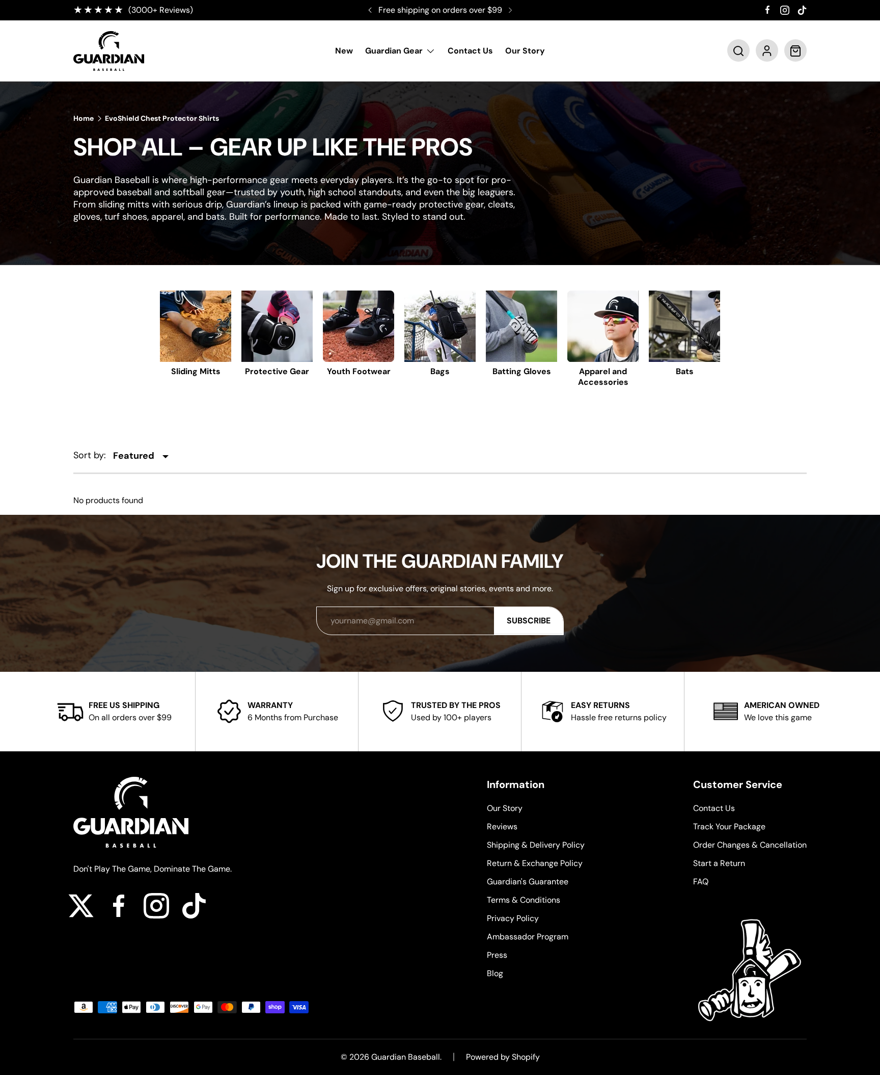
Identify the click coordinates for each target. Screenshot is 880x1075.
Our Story (525, 51)
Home (83, 118)
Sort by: (89, 455)
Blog (495, 973)
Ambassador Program (527, 936)
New (344, 51)
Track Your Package (729, 826)
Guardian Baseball (405, 1057)
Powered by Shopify (503, 1057)
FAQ (700, 881)
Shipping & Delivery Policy (536, 845)
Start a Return (719, 863)
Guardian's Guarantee (527, 881)
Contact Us (470, 51)
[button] (738, 51)
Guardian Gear (394, 51)
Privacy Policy (513, 918)
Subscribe (529, 620)
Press (497, 955)
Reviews (502, 826)
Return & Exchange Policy (535, 863)
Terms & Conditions (523, 900)
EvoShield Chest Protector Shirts (162, 118)
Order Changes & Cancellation (750, 845)
